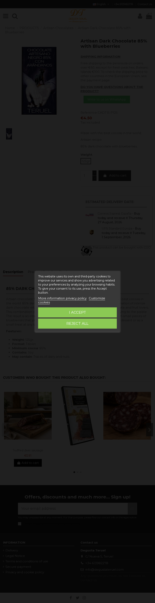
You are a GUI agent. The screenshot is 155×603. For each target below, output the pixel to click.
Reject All (77, 323)
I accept (77, 312)
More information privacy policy (62, 298)
